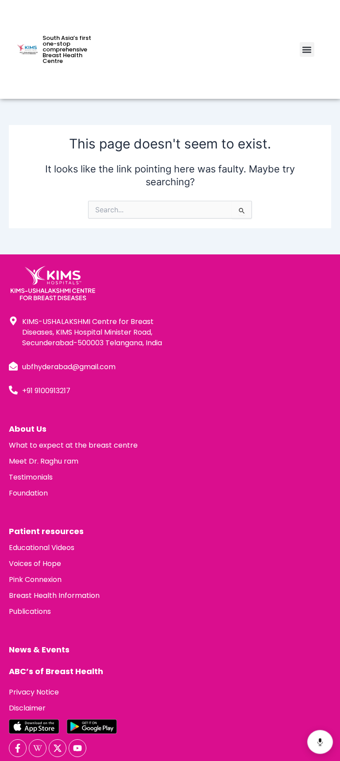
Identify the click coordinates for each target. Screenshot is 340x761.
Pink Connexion (35, 579)
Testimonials (31, 477)
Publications (30, 611)
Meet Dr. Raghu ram (43, 461)
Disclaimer (27, 708)
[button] (307, 49)
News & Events (39, 649)
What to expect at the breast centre (73, 445)
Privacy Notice (34, 692)
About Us (27, 428)
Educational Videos (41, 547)
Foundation (28, 493)
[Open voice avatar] (320, 742)
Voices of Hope (35, 563)
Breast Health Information (54, 595)
